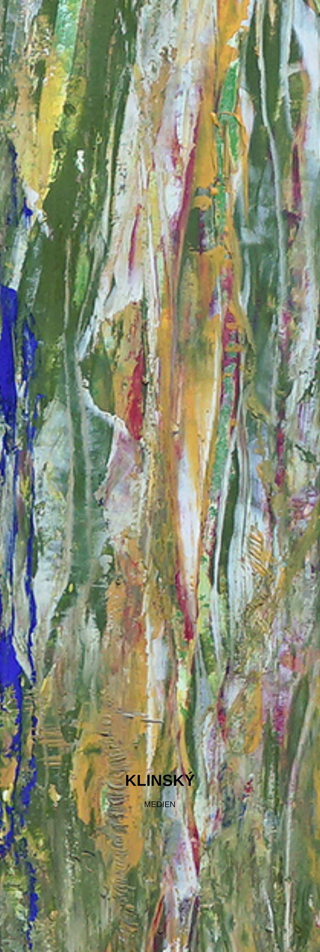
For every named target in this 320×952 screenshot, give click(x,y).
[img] (160, 476)
